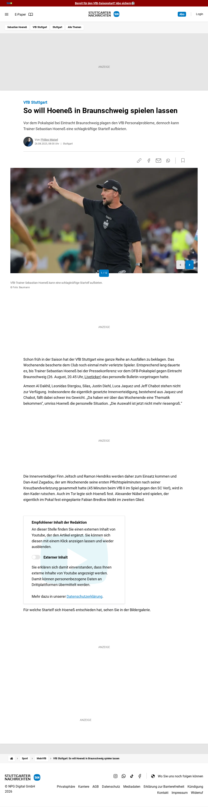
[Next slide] (189, 264)
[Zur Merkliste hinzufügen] (182, 160)
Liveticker (92, 377)
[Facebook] (140, 776)
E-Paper (20, 14)
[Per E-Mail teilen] (158, 160)
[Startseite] (11, 759)
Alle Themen (74, 27)
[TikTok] (132, 776)
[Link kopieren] (139, 160)
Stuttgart (57, 27)
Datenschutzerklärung (84, 596)
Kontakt (162, 793)
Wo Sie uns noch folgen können (180, 776)
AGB (95, 787)
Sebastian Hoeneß (17, 27)
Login (199, 14)
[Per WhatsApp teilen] (168, 160)
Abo (181, 14)
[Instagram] (115, 776)
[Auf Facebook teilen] (149, 160)
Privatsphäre (66, 787)
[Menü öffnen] (6, 14)
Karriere (83, 787)
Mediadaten (131, 787)
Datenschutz (111, 787)
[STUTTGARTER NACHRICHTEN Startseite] (104, 14)
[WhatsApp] (123, 776)
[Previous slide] (180, 264)
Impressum (180, 793)
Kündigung (195, 787)
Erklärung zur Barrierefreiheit (164, 787)
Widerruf (197, 793)
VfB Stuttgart (40, 27)
